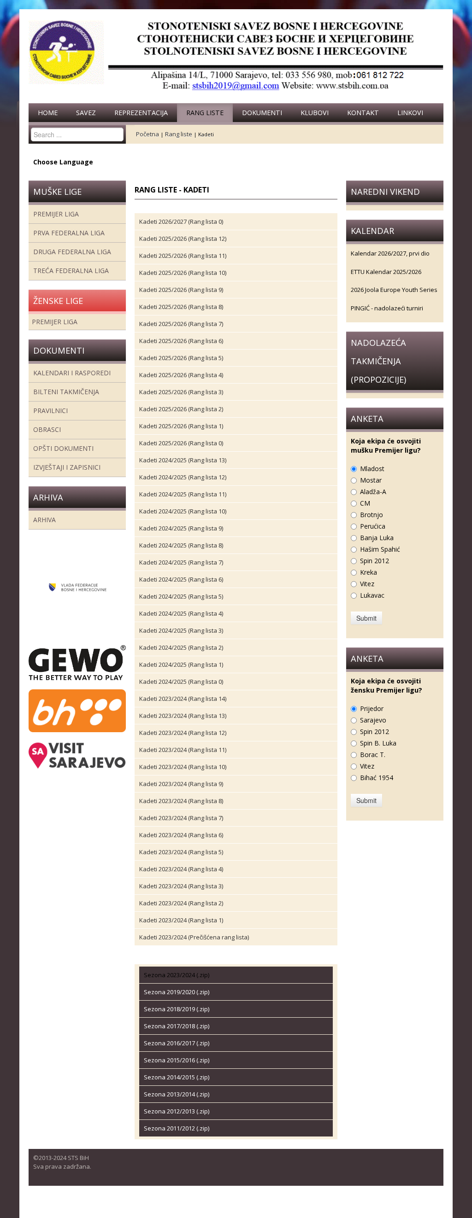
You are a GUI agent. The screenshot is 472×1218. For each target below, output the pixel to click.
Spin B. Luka (378, 743)
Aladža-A (373, 491)
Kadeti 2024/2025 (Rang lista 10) (182, 511)
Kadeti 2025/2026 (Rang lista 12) (182, 238)
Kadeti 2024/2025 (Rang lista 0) (181, 681)
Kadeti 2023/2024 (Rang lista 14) (182, 698)
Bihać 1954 (376, 777)
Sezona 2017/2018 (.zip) (176, 1026)
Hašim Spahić (380, 549)
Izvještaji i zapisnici (66, 467)
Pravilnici (50, 410)
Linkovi (410, 112)
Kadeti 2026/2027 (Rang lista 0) (181, 221)
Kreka (368, 572)
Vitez (367, 583)
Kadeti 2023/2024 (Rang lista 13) (182, 715)
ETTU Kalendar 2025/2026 (386, 272)
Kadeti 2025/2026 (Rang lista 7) (181, 324)
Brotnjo (371, 514)
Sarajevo (373, 720)
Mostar (371, 480)
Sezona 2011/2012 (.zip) (176, 1128)
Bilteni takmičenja (66, 391)
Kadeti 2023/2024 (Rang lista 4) (181, 869)
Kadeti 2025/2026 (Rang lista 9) (181, 290)
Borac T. (372, 754)
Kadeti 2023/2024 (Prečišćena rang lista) (194, 937)
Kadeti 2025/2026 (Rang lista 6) (181, 341)
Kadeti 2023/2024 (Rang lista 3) (181, 886)
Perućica (372, 526)
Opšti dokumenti (63, 448)
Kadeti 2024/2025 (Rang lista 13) (182, 460)
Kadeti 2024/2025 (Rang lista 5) (181, 596)
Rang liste (205, 112)
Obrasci (47, 429)
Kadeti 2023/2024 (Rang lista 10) (182, 767)
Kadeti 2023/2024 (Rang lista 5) (181, 852)
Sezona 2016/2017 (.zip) (176, 1043)
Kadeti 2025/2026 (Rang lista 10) (182, 272)
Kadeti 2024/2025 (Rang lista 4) (181, 613)
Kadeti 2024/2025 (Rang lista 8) (181, 545)
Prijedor (372, 708)
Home (48, 112)
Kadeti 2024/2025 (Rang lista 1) (181, 664)
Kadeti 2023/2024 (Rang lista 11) (182, 750)
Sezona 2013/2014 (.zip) (176, 1094)
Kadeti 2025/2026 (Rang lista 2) (181, 409)
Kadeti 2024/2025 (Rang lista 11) (182, 494)
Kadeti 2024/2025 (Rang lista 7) (181, 562)
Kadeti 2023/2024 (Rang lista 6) (181, 835)
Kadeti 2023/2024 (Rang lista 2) (181, 903)
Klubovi (315, 112)
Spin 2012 (374, 560)
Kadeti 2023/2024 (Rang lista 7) (181, 818)
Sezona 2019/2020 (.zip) (176, 992)
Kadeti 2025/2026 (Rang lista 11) (182, 255)
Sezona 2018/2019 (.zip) (176, 1009)
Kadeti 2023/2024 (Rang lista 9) (181, 784)
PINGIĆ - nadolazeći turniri (387, 308)
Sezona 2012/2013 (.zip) (176, 1111)
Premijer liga (56, 214)
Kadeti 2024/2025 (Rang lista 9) (181, 528)
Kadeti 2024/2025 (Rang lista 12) (182, 477)
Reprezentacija (141, 112)
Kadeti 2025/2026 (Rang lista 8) (181, 307)
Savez (86, 112)
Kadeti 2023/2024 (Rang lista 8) (181, 801)
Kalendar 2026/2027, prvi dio (390, 253)
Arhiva (44, 519)
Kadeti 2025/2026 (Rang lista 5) (181, 358)
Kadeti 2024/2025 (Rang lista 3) (181, 630)
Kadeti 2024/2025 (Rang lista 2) (181, 647)
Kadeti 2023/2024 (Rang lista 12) (182, 732)
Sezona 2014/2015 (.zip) (176, 1077)
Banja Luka (377, 537)
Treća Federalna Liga (71, 270)
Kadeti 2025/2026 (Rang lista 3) (181, 392)
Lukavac (372, 595)
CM (365, 503)
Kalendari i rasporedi (72, 372)
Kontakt (363, 112)
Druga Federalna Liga (72, 251)
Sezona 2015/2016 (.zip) (176, 1060)
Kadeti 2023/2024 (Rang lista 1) (181, 920)
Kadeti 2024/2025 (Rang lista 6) (181, 579)
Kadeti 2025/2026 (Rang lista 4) (181, 375)
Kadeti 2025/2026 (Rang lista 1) (181, 426)
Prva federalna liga (69, 232)
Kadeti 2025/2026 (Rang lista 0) (181, 443)
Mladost (372, 468)
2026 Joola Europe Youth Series (394, 290)
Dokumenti (262, 112)
